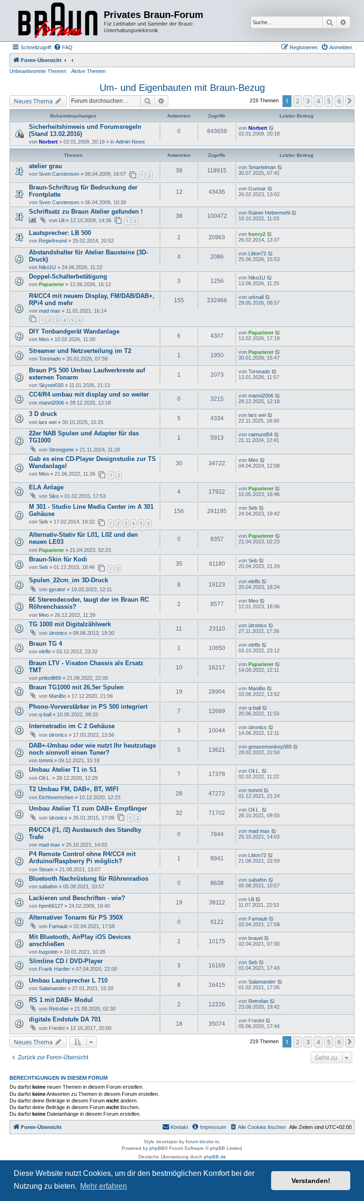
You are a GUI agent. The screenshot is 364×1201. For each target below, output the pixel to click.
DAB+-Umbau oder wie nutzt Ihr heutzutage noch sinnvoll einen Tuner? (92, 749)
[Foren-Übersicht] (58, 20)
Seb (43, 521)
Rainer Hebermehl (269, 213)
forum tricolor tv (202, 1141)
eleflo (254, 581)
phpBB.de (215, 1156)
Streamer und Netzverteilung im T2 (80, 350)
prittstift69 (50, 678)
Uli (61, 220)
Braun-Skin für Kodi (58, 559)
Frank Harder (54, 969)
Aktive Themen (88, 71)
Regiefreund (53, 241)
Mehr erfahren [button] (103, 1186)
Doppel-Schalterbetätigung (68, 276)
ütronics (58, 633)
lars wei (47, 422)
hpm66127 (51, 906)
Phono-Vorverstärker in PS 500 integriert (88, 706)
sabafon (48, 886)
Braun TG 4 (45, 643)
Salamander (52, 988)
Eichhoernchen (56, 797)
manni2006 (51, 403)
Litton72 (257, 253)
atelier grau (45, 166)
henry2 (256, 234)
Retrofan (59, 1008)
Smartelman (262, 167)
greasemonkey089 (269, 746)
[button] (350, 101)
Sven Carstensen (59, 174)
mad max (49, 311)
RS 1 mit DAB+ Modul (61, 999)
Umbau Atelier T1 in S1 (63, 769)
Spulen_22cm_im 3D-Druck (68, 580)
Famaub (58, 926)
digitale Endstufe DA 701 (65, 1019)
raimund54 (260, 434)
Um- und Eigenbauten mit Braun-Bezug (182, 87)
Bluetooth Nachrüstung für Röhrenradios (88, 878)
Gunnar (257, 188)
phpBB (156, 1148)
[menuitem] (63, 47)
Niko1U (47, 267)
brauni (255, 938)
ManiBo (57, 696)
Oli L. (45, 778)
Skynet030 (51, 385)
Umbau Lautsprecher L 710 (68, 980)
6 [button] (339, 101)
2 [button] (297, 101)
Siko (54, 496)
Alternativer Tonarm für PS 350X (76, 917)
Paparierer (51, 284)
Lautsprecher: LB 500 (60, 232)
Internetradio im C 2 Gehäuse (72, 726)
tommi (46, 760)
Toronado (50, 358)
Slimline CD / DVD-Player (66, 961)
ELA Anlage (46, 487)
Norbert (48, 141)
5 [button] (328, 101)
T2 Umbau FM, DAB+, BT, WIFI (73, 789)
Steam (46, 869)
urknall (256, 297)
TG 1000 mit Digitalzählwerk (70, 624)
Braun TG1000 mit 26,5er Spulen (76, 687)
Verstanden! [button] (310, 1180)
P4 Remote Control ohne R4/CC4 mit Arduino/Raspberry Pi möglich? (82, 857)
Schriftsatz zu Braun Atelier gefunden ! (86, 211)
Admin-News (130, 141)
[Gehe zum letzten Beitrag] (272, 128)
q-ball (45, 714)
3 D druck (43, 413)
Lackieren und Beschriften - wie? (77, 898)
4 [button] (318, 101)
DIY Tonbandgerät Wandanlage (74, 331)
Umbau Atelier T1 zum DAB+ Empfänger (88, 808)
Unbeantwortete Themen (37, 71)
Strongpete (61, 449)
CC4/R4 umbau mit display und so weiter (89, 394)
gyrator (57, 589)
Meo (44, 339)
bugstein (48, 952)
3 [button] (307, 101)
